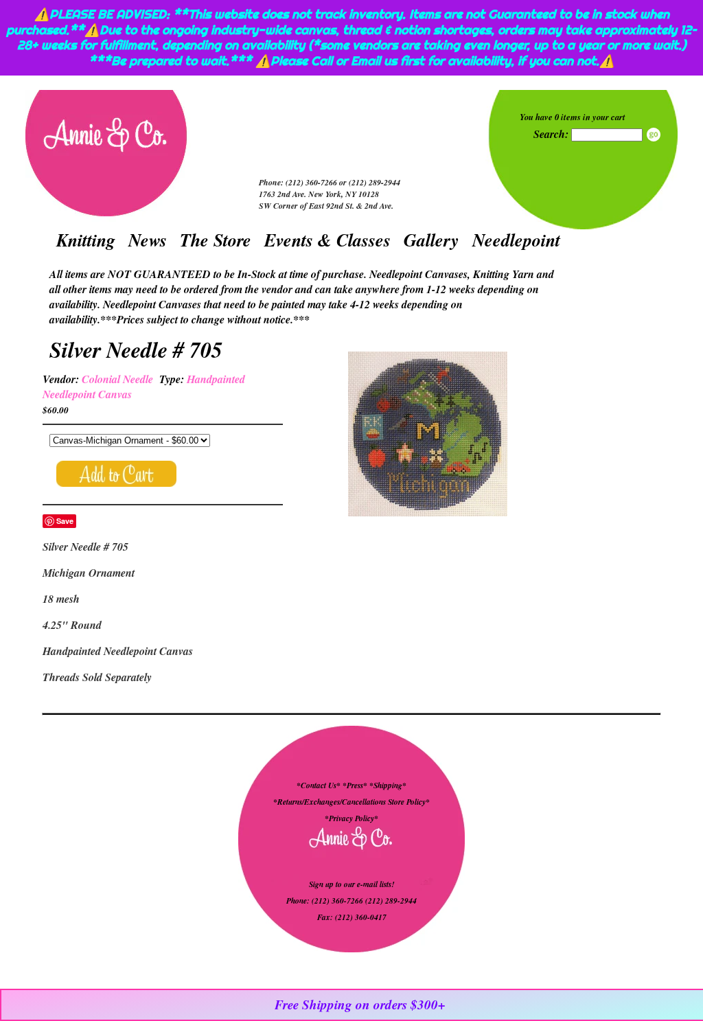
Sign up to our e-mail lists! (351, 884)
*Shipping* (387, 785)
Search (653, 134)
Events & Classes (327, 239)
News (147, 239)
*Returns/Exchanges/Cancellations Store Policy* (351, 801)
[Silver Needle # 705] (428, 435)
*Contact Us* (319, 785)
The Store (215, 239)
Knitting (85, 239)
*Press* (356, 785)
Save (64, 521)
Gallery (431, 239)
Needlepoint (516, 239)
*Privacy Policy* (351, 818)
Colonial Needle (117, 379)
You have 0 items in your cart (572, 117)
